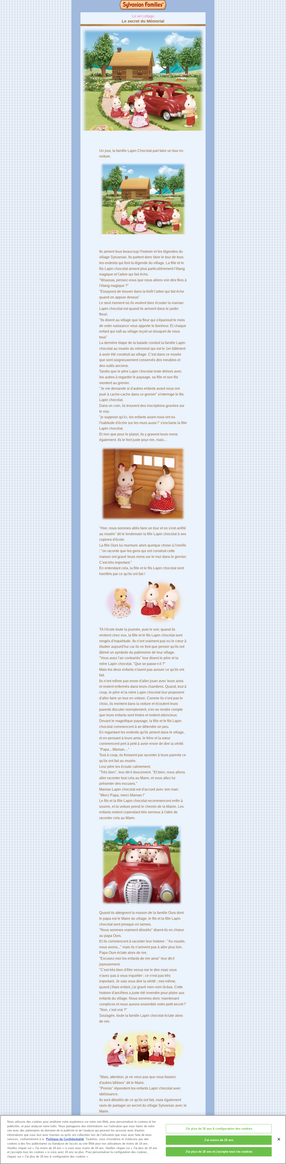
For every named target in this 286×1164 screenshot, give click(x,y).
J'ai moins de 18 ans (218, 1140)
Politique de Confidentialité (65, 1139)
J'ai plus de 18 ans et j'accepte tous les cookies (218, 1151)
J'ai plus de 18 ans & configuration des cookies (218, 1128)
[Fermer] (279, 1139)
